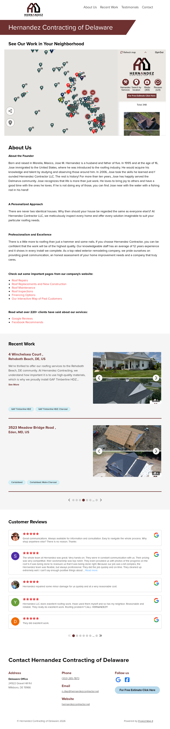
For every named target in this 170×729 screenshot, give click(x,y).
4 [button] (83, 500)
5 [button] (87, 500)
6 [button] (90, 500)
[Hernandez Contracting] (33, 9)
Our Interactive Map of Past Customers (37, 298)
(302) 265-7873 (70, 678)
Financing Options (23, 295)
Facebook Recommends (27, 322)
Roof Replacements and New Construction (39, 284)
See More (13, 384)
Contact (147, 7)
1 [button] (73, 500)
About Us (90, 7)
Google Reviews (22, 318)
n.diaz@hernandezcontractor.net (80, 691)
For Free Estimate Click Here (137, 690)
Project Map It (145, 721)
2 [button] (77, 500)
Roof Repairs (20, 280)
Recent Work (109, 7)
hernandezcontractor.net (76, 704)
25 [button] (96, 636)
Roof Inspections (22, 291)
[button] (69, 500)
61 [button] (96, 500)
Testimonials (130, 7)
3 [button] (80, 500)
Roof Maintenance (23, 287)
